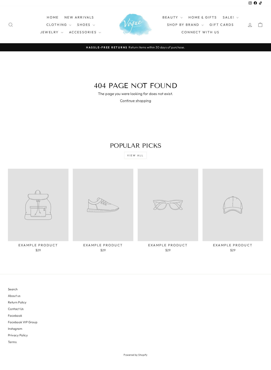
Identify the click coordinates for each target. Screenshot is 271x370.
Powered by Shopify (135, 354)
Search (13, 289)
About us (14, 296)
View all (135, 155)
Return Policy (17, 302)
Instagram (15, 329)
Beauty (171, 17)
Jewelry (50, 32)
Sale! (229, 17)
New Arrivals (79, 17)
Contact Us (16, 309)
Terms (12, 342)
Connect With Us (200, 32)
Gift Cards (221, 25)
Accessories (83, 32)
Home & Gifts (202, 17)
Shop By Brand (184, 25)
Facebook (15, 315)
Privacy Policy (18, 335)
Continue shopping (135, 100)
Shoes (84, 25)
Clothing (57, 25)
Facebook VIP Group (22, 322)
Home (53, 17)
